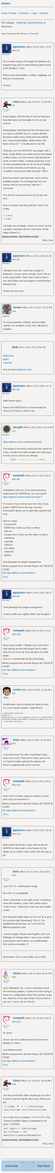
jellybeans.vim (24, 369)
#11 (14, 693)
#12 (14, 743)
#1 (18, 50)
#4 (14, 311)
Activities (23, 13)
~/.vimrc (8, 215)
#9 (18, 596)
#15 (14, 875)
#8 (18, 479)
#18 (14, 1084)
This (5, 195)
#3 (18, 259)
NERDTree (8, 356)
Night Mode (44, 1166)
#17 (19, 1022)
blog (44, 240)
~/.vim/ (7, 219)
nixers (5, 3)
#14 (19, 834)
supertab (7, 362)
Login (34, 13)
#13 (19, 785)
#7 (14, 431)
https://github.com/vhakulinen (20, 572)
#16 (14, 977)
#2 (13, 105)
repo (50, 240)
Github (30, 1001)
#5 (44, 347)
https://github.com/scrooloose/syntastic (22, 442)
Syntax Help (11, 1166)
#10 (19, 634)
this (14, 195)
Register (44, 13)
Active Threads (8, 13)
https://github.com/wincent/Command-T (22, 497)
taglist (6, 359)
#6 (18, 389)
